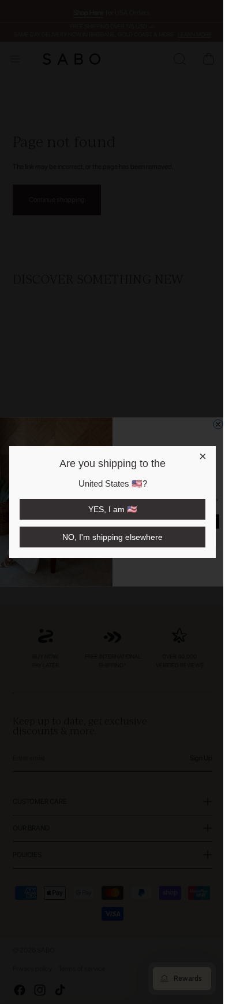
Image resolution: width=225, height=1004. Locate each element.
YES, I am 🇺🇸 (112, 509)
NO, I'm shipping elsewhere (112, 537)
